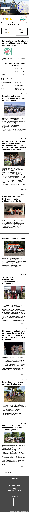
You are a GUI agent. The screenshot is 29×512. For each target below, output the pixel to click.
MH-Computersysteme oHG (23, 511)
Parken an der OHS (14, 493)
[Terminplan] (22, 29)
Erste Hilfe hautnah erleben (13, 238)
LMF (14, 488)
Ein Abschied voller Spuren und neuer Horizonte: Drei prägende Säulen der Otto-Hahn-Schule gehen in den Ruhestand (14, 335)
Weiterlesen (24, 133)
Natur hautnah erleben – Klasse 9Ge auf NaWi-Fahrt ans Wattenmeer (13, 98)
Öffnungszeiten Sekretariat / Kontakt (16, 64)
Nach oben (5, 464)
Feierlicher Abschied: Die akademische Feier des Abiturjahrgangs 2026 (13, 428)
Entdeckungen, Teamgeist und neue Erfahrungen (13, 383)
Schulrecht (14, 491)
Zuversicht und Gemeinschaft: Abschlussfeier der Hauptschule (10, 280)
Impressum (15, 478)
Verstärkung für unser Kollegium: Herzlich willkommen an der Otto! (12, 199)
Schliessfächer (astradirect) (14, 490)
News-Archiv (8, 472)
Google (14, 489)
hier (17, 59)
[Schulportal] (7, 29)
